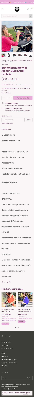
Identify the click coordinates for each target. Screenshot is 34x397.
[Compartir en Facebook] (5, 282)
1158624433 (5, 345)
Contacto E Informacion (9, 363)
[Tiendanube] (9, 389)
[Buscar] (30, 16)
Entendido (25, 394)
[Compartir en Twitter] (7, 282)
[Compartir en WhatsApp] (2, 282)
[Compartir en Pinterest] (10, 282)
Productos (5, 356)
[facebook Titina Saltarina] (6, 336)
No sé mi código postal (7, 123)
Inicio (3, 60)
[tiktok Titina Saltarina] (10, 336)
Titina (6, 60)
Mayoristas (5, 366)
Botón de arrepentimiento (11, 386)
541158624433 (6, 342)
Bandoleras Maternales (15, 60)
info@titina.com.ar (7, 348)
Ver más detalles (6, 92)
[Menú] (2, 9)
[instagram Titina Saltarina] (2, 336)
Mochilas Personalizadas (9, 359)
